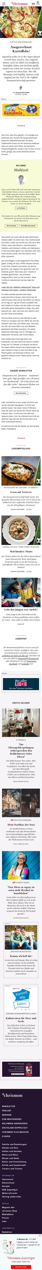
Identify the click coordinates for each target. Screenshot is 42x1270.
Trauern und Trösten (12, 1169)
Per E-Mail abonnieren (28, 226)
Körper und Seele (10, 1158)
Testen (32, 3)
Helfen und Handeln (12, 1151)
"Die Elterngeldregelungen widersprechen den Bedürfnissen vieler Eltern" (21, 751)
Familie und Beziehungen (14, 1144)
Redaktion (7, 1232)
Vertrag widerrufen (11, 1197)
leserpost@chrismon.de (28, 658)
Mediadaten (8, 1214)
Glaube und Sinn (10, 1148)
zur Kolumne (21, 208)
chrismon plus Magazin (15, 1132)
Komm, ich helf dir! (21, 956)
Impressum (7, 1179)
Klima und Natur (10, 1155)
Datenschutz (8, 1183)
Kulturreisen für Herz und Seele (21, 1020)
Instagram (31, 661)
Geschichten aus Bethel (21, 952)
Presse (5, 1218)
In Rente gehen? (22, 883)
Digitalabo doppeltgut (15, 1128)
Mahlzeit (21, 170)
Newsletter (8, 1106)
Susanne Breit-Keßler (23, 92)
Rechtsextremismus (22, 820)
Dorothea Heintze (18, 918)
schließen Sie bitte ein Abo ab (15, 655)
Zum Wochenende (12, 1119)
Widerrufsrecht (9, 1193)
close (40, 1235)
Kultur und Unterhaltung (14, 1162)
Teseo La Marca (18, 844)
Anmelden (38, 3)
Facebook (13, 664)
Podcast (6, 1110)
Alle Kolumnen (11, 226)
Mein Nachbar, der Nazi (21, 825)
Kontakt (6, 1186)
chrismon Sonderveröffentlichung (21, 1014)
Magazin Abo (8, 1207)
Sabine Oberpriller (18, 781)
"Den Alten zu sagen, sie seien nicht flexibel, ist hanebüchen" (21, 890)
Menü (4, 5)
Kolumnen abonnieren (15, 1123)
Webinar (6, 1115)
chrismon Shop (9, 1211)
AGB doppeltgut (10, 1190)
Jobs (4, 1221)
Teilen (20, 126)
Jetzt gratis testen (21, 1267)
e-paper (6, 1136)
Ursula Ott (21, 624)
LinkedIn (25, 664)
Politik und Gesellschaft (14, 1165)
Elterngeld (21, 740)
